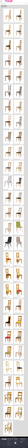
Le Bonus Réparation (16, 441)
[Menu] (1, 1)
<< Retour (26, 3)
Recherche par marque (16, 439)
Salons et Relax (9, 439)
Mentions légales (22, 439)
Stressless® (8, 440)
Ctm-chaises (4, 3)
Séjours (2, 3)
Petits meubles (9, 444)
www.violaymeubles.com (23, 441)
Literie (8, 443)
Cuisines (8, 441)
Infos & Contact (22, 440)
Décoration (8, 445)
